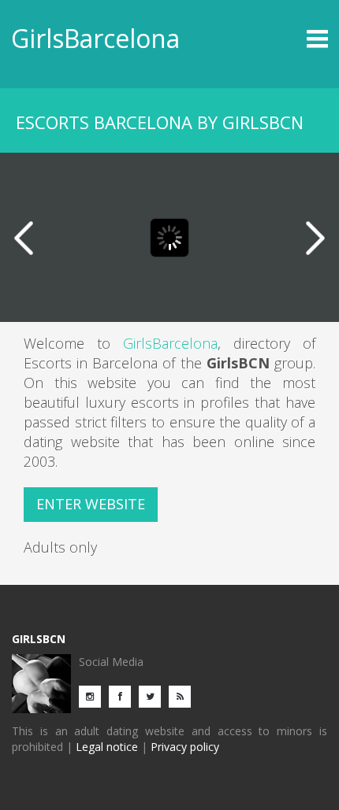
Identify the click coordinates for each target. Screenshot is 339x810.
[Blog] (184, 695)
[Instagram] (94, 695)
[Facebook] (124, 695)
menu (289, 38)
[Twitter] (154, 695)
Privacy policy (185, 746)
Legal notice (107, 746)
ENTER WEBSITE (90, 503)
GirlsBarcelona (95, 38)
